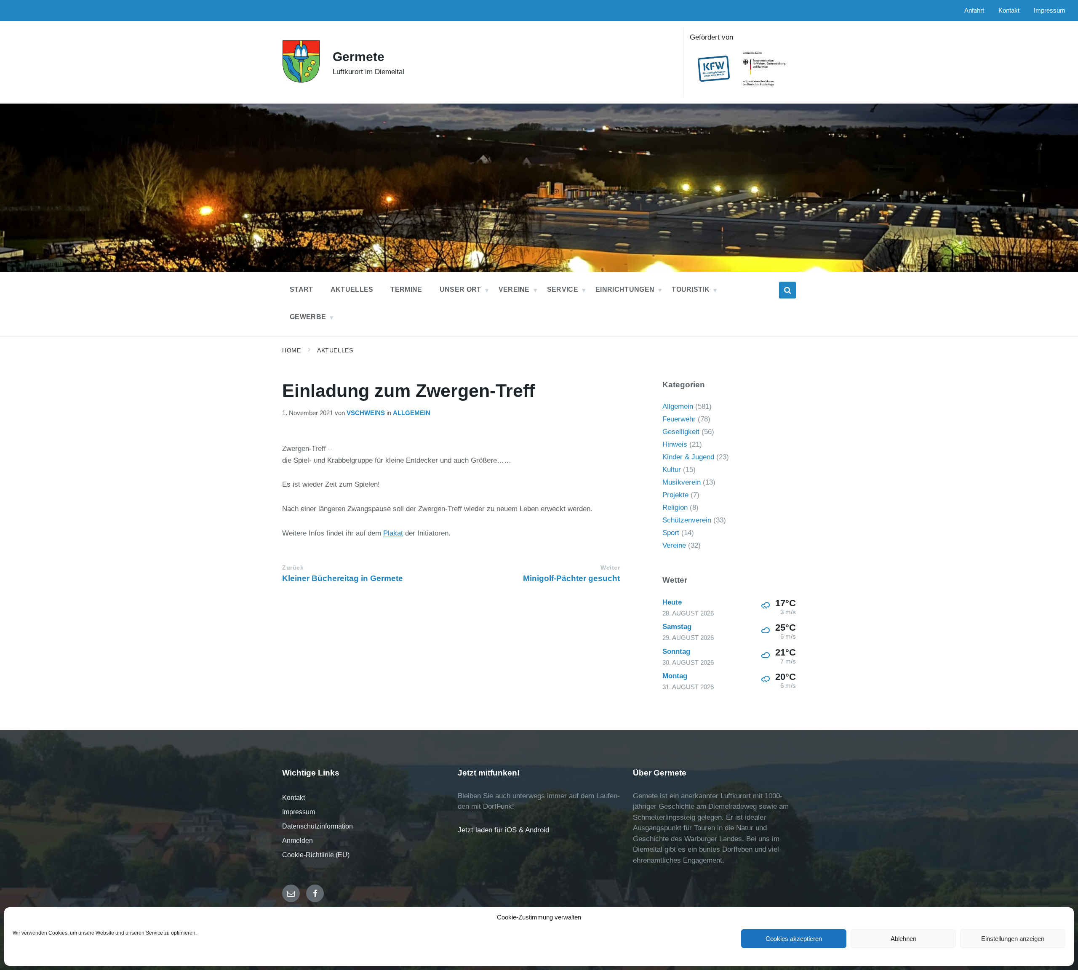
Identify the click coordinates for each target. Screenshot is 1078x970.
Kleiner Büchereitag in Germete (342, 578)
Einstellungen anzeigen (1012, 938)
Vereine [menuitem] (514, 289)
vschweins (366, 413)
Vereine (674, 545)
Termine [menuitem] (406, 289)
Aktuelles (335, 350)
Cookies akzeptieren (794, 938)
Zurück (293, 568)
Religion (675, 508)
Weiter (610, 568)
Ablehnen (903, 938)
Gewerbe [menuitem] (308, 316)
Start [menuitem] (301, 289)
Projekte (675, 495)
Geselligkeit (680, 432)
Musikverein (681, 482)
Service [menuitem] (562, 289)
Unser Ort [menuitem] (460, 289)
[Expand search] (787, 290)
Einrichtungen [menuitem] (624, 289)
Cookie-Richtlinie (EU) (316, 854)
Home (291, 350)
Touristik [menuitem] (691, 289)
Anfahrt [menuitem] (974, 10)
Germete (358, 57)
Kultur (671, 470)
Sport (670, 533)
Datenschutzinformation (317, 826)
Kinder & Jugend (688, 457)
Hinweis (674, 444)
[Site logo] (301, 81)
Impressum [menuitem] (1049, 10)
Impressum (298, 811)
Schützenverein (686, 520)
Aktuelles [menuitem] (352, 289)
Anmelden (297, 840)
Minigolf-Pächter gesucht (571, 578)
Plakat (393, 533)
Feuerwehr (679, 419)
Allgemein (411, 413)
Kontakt (293, 797)
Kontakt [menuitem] (1008, 10)
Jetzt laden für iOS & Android (503, 830)
